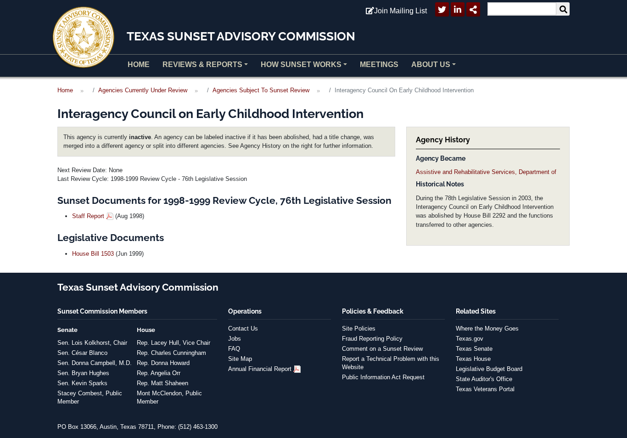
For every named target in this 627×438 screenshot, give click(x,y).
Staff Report (88, 216)
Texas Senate (474, 348)
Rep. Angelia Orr (158, 373)
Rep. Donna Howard (163, 362)
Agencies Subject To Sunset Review (261, 90)
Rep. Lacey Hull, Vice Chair (173, 342)
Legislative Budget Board (489, 368)
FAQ (234, 348)
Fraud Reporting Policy (372, 338)
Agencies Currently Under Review (142, 90)
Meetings (379, 64)
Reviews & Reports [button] (202, 64)
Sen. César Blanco (82, 352)
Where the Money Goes (487, 328)
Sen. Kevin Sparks (82, 383)
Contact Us (243, 328)
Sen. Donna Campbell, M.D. (94, 362)
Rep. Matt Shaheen (162, 383)
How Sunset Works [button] (301, 64)
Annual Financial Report (259, 368)
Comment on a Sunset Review (382, 348)
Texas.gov (469, 338)
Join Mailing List (400, 11)
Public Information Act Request (383, 377)
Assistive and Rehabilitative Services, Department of (486, 171)
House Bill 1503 (93, 253)
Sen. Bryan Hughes (83, 373)
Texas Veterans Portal (485, 389)
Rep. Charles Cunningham (171, 352)
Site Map (240, 358)
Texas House (473, 358)
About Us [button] (430, 64)
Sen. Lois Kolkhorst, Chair (92, 342)
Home (139, 64)
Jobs (234, 338)
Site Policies (358, 328)
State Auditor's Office (484, 379)
